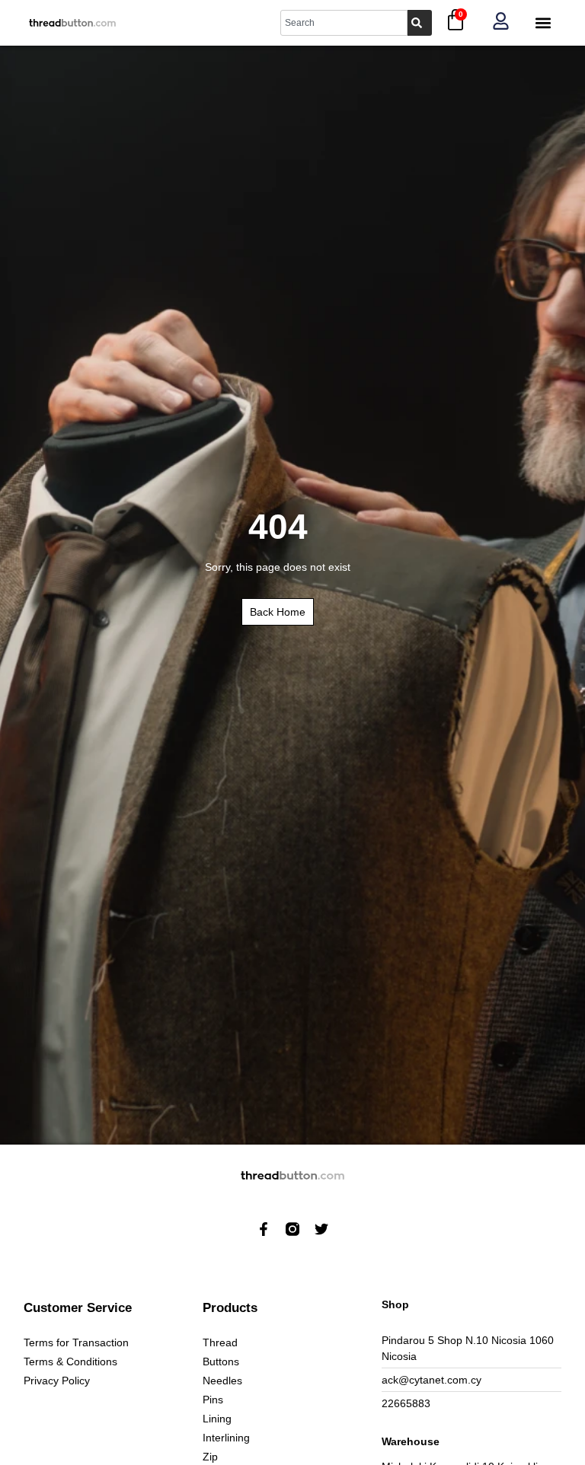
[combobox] (344, 23)
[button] (543, 23)
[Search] (420, 23)
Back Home (277, 612)
